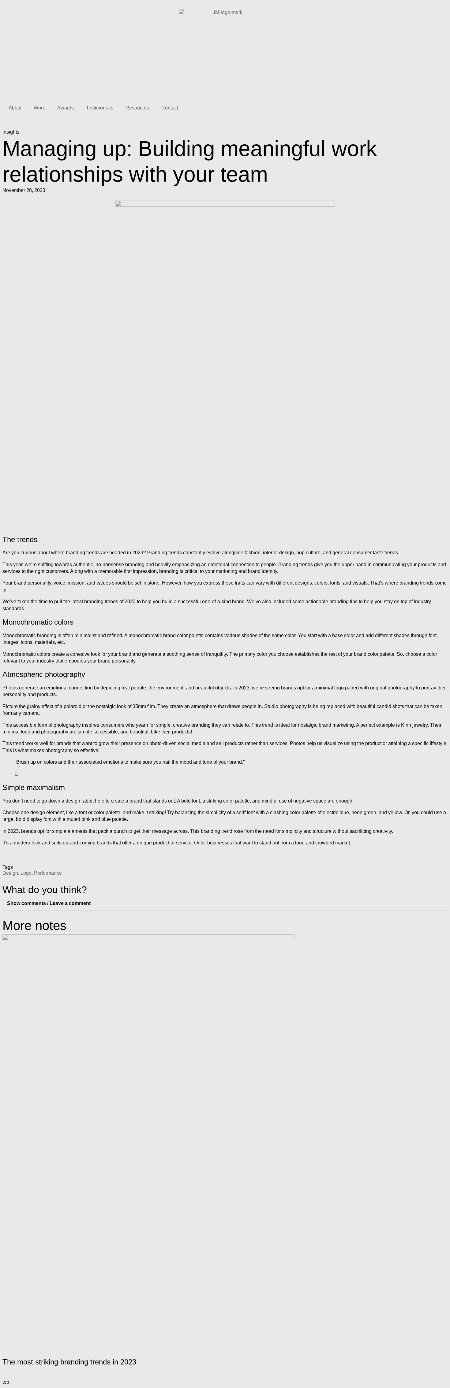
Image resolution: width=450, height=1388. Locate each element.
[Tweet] (16, 774)
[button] (225, 903)
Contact (169, 107)
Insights (10, 132)
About (15, 107)
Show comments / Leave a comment (49, 903)
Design (10, 873)
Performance (48, 873)
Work (39, 107)
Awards (65, 107)
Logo (26, 873)
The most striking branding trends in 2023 (69, 1362)
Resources (137, 107)
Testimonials (99, 107)
